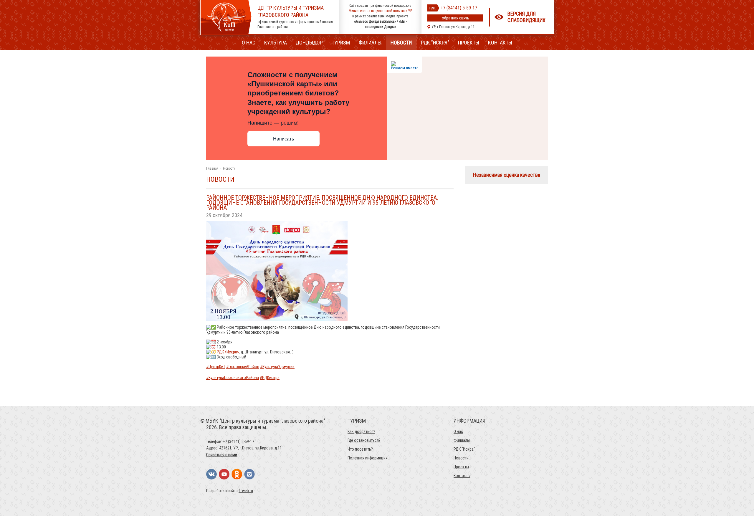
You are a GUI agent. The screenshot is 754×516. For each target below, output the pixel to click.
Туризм (341, 42)
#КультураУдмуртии (277, 366)
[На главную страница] (226, 32)
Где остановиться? (364, 440)
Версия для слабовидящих (526, 17)
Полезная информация (368, 458)
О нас (248, 42)
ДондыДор (309, 42)
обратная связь (455, 18)
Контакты (500, 42)
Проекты (468, 42)
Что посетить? (360, 449)
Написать (283, 138)
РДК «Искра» (228, 352)
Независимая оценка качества (506, 175)
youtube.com (224, 474)
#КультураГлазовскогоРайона (232, 377)
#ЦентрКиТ (215, 366)
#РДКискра (270, 377)
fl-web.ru (246, 490)
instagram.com (249, 474)
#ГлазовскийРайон (242, 366)
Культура (275, 42)
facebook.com (237, 474)
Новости (401, 42)
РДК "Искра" (435, 42)
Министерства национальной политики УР (380, 11)
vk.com (211, 474)
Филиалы (370, 42)
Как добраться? (361, 431)
